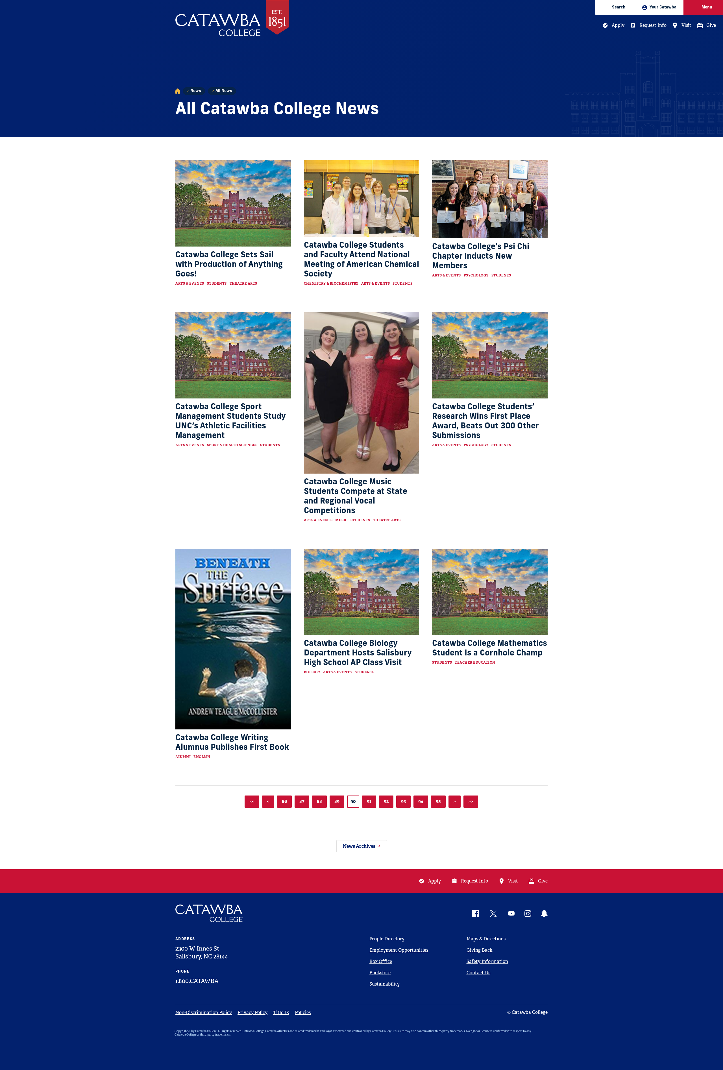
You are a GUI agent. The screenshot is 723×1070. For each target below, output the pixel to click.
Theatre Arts (243, 283)
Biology (312, 672)
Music (341, 520)
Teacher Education (475, 662)
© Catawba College (527, 1012)
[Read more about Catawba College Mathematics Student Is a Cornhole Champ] (490, 592)
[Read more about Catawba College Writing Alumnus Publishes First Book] (233, 639)
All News (223, 91)
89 (336, 801)
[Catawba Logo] (209, 913)
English (201, 757)
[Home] (177, 91)
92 (386, 801)
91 (369, 801)
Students (217, 283)
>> (470, 801)
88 (319, 801)
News (195, 91)
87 (301, 801)
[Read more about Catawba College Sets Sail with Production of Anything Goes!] (233, 203)
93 (403, 801)
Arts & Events (189, 283)
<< (251, 801)
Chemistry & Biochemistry (331, 283)
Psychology (476, 275)
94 (420, 801)
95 (438, 801)
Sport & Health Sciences (232, 445)
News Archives (359, 846)
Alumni (183, 757)
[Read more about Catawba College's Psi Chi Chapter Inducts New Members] (490, 199)
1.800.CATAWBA (197, 981)
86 (284, 801)
